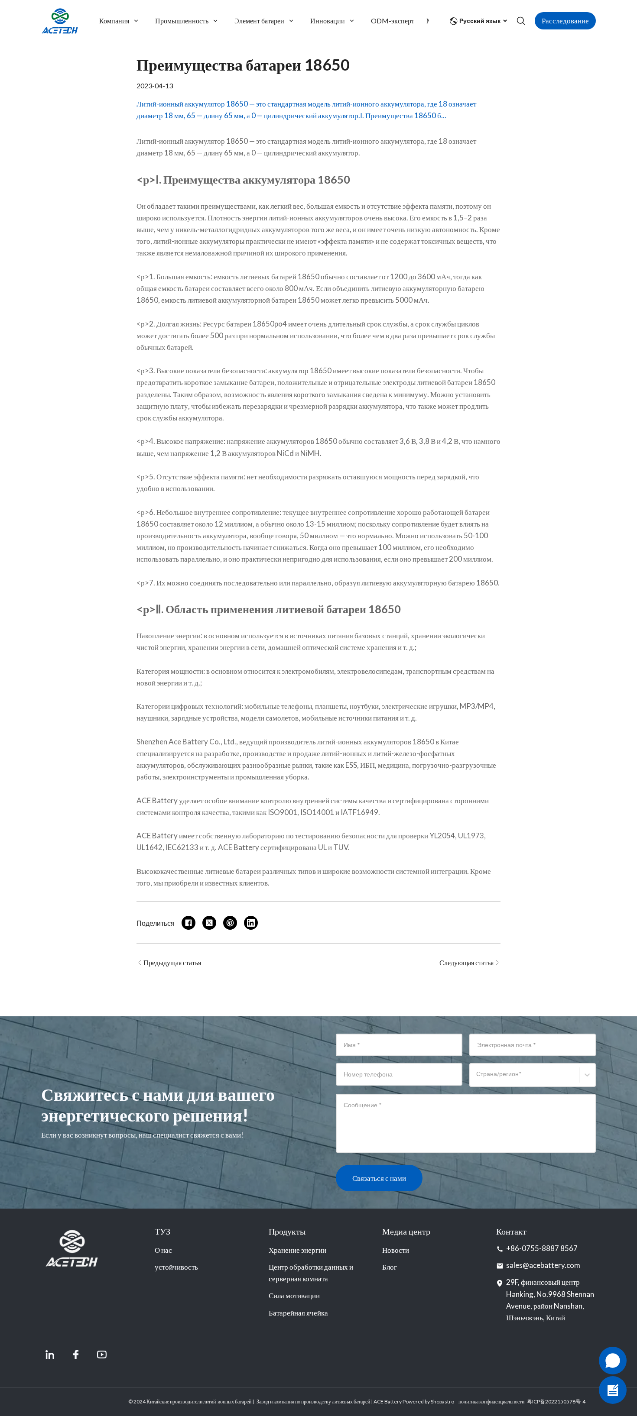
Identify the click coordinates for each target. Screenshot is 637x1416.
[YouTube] (101, 1354)
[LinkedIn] (49, 1354)
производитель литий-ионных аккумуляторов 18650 (351, 741)
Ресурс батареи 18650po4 (245, 323)
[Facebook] (75, 1354)
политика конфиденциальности (491, 1401)
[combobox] (477, 1079)
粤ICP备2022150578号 (554, 1401)
